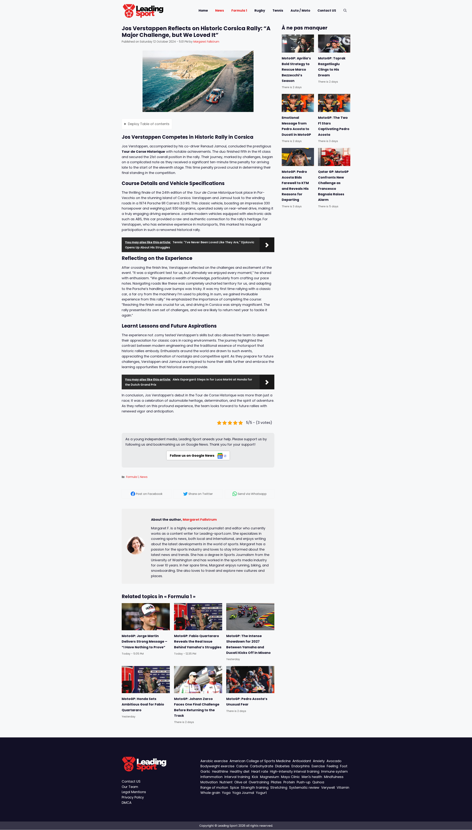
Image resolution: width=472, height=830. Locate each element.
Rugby (259, 10)
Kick (255, 776)
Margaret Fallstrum (200, 519)
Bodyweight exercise (217, 766)
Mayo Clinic (290, 776)
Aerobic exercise (214, 761)
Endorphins (300, 766)
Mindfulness (333, 776)
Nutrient (226, 782)
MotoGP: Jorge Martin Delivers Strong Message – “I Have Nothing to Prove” (144, 641)
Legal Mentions (134, 792)
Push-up (303, 782)
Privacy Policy (133, 797)
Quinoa (318, 782)
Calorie (242, 766)
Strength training (254, 787)
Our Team (130, 786)
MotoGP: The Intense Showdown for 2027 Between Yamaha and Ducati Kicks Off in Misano (248, 644)
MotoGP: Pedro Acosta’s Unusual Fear (246, 702)
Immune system (334, 771)
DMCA (126, 802)
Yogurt (261, 793)
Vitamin (343, 787)
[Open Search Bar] (345, 10)
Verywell (328, 787)
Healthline (220, 771)
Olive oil (240, 782)
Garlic (205, 771)
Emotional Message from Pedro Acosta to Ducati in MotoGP (296, 126)
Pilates (276, 782)
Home (203, 10)
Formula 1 (239, 10)
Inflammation (211, 776)
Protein (289, 782)
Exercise (318, 766)
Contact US (326, 10)
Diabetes (282, 766)
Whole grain (210, 793)
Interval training (237, 776)
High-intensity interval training (294, 771)
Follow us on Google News (192, 455)
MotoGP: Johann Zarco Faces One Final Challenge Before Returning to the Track (196, 707)
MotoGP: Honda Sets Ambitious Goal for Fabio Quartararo (143, 704)
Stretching (278, 787)
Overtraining (259, 782)
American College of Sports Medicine (260, 761)
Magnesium (269, 776)
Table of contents (148, 124)
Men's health (312, 776)
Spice (234, 787)
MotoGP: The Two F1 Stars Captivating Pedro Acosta (333, 126)
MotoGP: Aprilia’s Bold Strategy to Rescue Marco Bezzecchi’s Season (296, 69)
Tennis (278, 10)
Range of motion (214, 787)
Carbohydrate (261, 766)
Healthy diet (239, 771)
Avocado (334, 761)
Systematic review (304, 787)
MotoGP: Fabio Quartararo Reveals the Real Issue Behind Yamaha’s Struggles (197, 641)
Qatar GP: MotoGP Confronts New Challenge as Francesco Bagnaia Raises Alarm (333, 186)
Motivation (209, 782)
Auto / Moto (300, 10)
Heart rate (259, 771)
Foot (343, 766)
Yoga (226, 793)
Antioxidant (301, 761)
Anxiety (319, 761)
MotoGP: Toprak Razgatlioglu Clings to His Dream (332, 66)
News (219, 10)
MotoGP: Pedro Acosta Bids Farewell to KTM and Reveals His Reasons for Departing (295, 186)
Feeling (332, 766)
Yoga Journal (243, 793)
